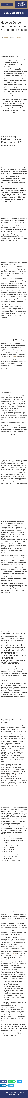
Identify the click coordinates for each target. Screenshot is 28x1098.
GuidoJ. (6, 37)
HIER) (16, 773)
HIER (15, 356)
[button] (3, 1081)
